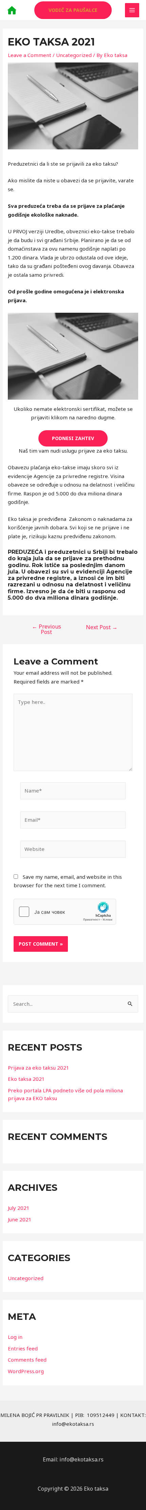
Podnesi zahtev (73, 438)
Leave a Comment (29, 55)
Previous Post (46, 629)
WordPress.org (26, 1371)
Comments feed (27, 1359)
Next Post (101, 627)
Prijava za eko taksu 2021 (38, 1067)
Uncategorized (74, 55)
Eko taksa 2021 (26, 1078)
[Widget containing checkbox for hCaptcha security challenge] (65, 912)
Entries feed (23, 1348)
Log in (15, 1336)
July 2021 (19, 1207)
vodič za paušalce (73, 10)
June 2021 (20, 1219)
